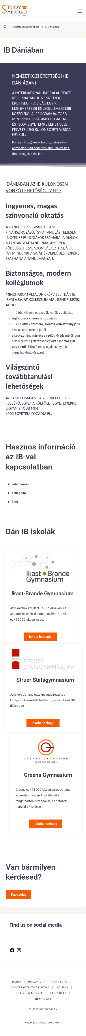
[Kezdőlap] (5, 27)
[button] (43, 484)
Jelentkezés (20, 484)
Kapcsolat (58, 993)
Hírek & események (28, 993)
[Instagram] (19, 952)
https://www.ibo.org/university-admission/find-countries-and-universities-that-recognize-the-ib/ (41, 148)
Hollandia (36, 982)
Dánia (16, 982)
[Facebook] (12, 952)
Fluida (41, 1022)
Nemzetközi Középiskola (25, 27)
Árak (14, 502)
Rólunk (62, 987)
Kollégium (18, 493)
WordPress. (54, 1022)
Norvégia (59, 982)
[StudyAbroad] (14, 11)
